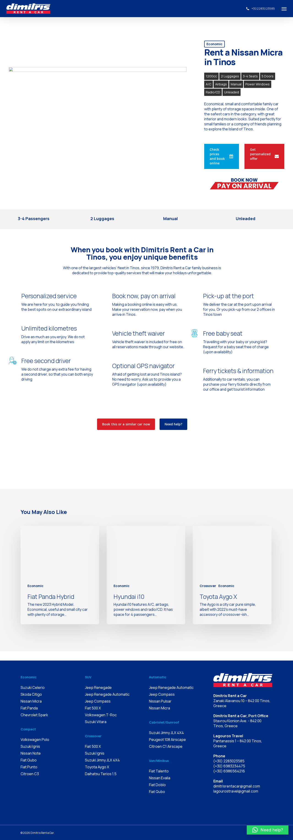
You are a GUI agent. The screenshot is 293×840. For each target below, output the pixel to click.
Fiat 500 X (93, 708)
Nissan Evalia (159, 777)
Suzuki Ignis (30, 746)
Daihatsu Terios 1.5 (101, 773)
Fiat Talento (159, 771)
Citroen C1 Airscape (165, 746)
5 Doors (268, 76)
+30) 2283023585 (229, 761)
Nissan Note (31, 753)
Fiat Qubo (29, 760)
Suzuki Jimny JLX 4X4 (102, 760)
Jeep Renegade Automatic (107, 694)
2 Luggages (230, 76)
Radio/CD (213, 92)
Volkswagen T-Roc (101, 714)
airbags (221, 84)
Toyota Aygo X (97, 766)
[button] (267, 830)
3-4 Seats (250, 76)
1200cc (211, 76)
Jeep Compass (98, 701)
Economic (214, 44)
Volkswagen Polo (35, 739)
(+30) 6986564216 (229, 771)
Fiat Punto (29, 766)
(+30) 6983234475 (229, 766)
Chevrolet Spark (34, 714)
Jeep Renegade (98, 687)
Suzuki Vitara (95, 721)
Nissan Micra (31, 701)
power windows (257, 84)
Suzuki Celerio (33, 687)
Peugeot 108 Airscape (167, 739)
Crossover (208, 586)
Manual (236, 84)
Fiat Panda (29, 708)
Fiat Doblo (157, 784)
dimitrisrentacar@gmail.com (236, 786)
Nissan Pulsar (160, 701)
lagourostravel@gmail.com (235, 791)
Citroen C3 (30, 773)
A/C (208, 84)
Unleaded (231, 92)
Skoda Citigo (31, 694)
